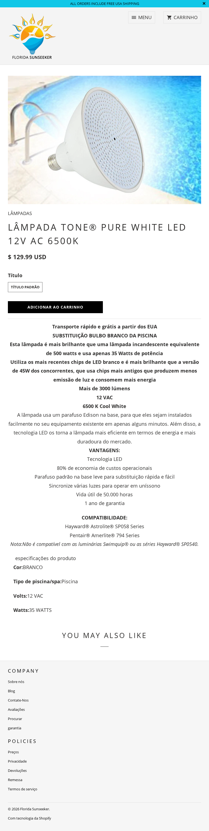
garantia (14, 728)
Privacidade (17, 761)
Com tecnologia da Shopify (29, 818)
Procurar (15, 718)
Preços (13, 752)
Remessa (15, 779)
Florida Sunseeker (34, 808)
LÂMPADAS (20, 213)
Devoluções (17, 770)
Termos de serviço (22, 789)
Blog (11, 690)
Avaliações (16, 709)
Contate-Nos (18, 700)
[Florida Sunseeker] (32, 36)
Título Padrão (25, 287)
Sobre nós (16, 681)
